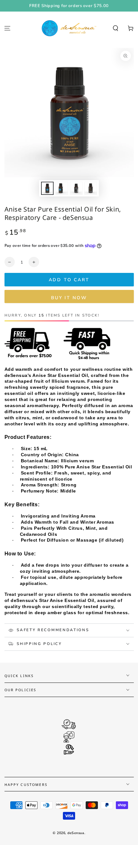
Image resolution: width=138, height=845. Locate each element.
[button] (115, 28)
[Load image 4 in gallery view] (90, 188)
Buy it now (69, 298)
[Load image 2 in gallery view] (62, 188)
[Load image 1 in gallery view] (47, 188)
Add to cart (69, 280)
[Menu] (7, 28)
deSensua (75, 833)
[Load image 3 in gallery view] (76, 188)
